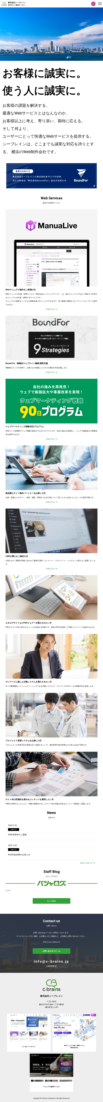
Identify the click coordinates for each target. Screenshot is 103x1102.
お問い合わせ (93, 4)
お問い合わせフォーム (51, 951)
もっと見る (51, 901)
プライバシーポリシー (51, 942)
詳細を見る (50, 309)
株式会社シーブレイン (17, 4)
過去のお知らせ (86, 863)
